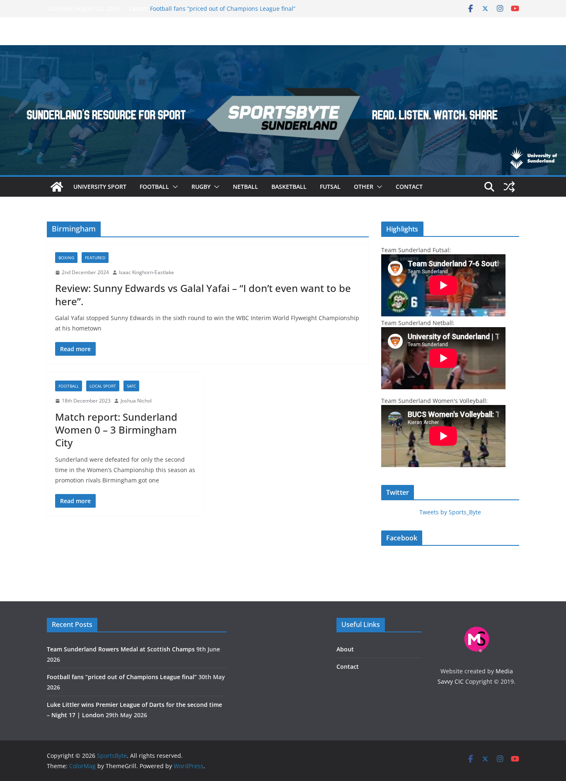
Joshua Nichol (136, 400)
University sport (99, 186)
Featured (95, 257)
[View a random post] (509, 187)
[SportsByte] (57, 187)
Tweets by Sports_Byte (450, 512)
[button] (173, 187)
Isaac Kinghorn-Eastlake (146, 272)
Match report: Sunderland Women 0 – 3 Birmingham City (116, 429)
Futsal (330, 186)
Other (363, 186)
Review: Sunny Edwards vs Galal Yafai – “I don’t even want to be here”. (203, 294)
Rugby (200, 186)
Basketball (289, 186)
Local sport (102, 386)
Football (154, 186)
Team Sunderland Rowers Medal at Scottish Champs (121, 649)
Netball (245, 186)
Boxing (66, 257)
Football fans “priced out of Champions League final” (222, 8)
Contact (409, 186)
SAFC (131, 386)
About (345, 649)
